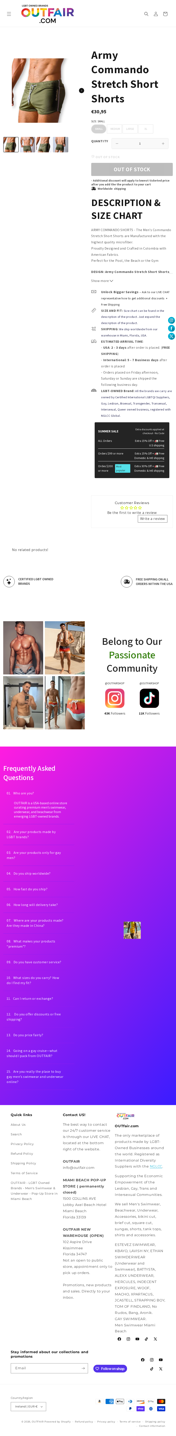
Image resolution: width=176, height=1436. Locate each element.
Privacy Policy (22, 1144)
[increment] (163, 143)
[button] (9, 14)
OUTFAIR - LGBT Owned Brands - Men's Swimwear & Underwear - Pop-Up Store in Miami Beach (34, 1191)
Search (16, 1134)
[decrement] (117, 143)
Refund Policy (22, 1154)
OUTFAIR (38, 1421)
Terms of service (130, 1421)
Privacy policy (106, 1421)
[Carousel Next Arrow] (81, 90)
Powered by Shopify (57, 1421)
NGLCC (156, 1166)
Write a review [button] (152, 518)
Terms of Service (24, 1173)
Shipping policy (155, 1421)
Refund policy (84, 1421)
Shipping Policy (23, 1163)
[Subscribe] (83, 1368)
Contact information (152, 1425)
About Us (18, 1125)
